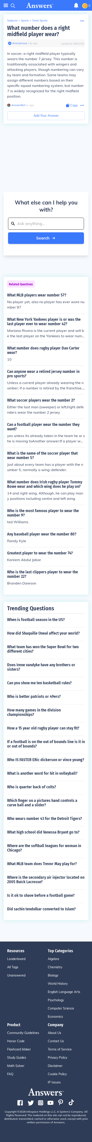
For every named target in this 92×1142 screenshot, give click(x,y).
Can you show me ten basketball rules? (39, 682)
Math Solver (15, 1066)
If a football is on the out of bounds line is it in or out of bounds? (46, 744)
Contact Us (56, 1041)
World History (58, 984)
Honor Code (16, 1041)
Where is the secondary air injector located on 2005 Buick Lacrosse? (45, 879)
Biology (53, 975)
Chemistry (55, 967)
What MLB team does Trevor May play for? (42, 863)
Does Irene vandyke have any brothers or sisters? (41, 667)
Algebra (53, 959)
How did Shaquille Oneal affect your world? (43, 633)
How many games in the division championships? (34, 712)
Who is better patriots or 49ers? (34, 696)
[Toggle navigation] (6, 5)
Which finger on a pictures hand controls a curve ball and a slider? (42, 802)
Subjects (12, 20)
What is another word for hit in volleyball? (42, 773)
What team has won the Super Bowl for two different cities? (43, 649)
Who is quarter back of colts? (31, 786)
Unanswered (16, 975)
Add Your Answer (46, 116)
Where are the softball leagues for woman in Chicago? (44, 848)
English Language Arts (64, 992)
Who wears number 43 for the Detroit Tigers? (44, 818)
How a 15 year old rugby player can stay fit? (43, 728)
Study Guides (16, 1058)
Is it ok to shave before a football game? (41, 895)
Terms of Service (60, 1049)
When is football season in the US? (36, 619)
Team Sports (40, 20)
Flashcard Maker (19, 1049)
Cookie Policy (57, 1074)
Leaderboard (16, 959)
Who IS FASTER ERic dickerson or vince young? (45, 759)
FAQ (10, 1074)
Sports (25, 20)
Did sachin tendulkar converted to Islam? (41, 909)
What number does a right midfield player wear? (38, 31)
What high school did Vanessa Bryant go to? (43, 832)
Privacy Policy (57, 1058)
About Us (54, 1033)
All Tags (12, 967)
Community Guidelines (23, 1033)
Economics (55, 1017)
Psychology (56, 1000)
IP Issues (54, 1082)
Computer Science (61, 1008)
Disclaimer (55, 1066)
